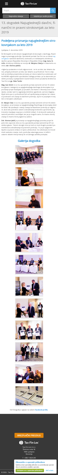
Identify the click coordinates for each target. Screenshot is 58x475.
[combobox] (25, 10)
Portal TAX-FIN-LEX (29, 3)
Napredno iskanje (16, 16)
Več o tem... (50, 470)
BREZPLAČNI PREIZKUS (29, 435)
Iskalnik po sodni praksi (43, 16)
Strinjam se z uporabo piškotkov (30, 470)
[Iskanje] (53, 10)
